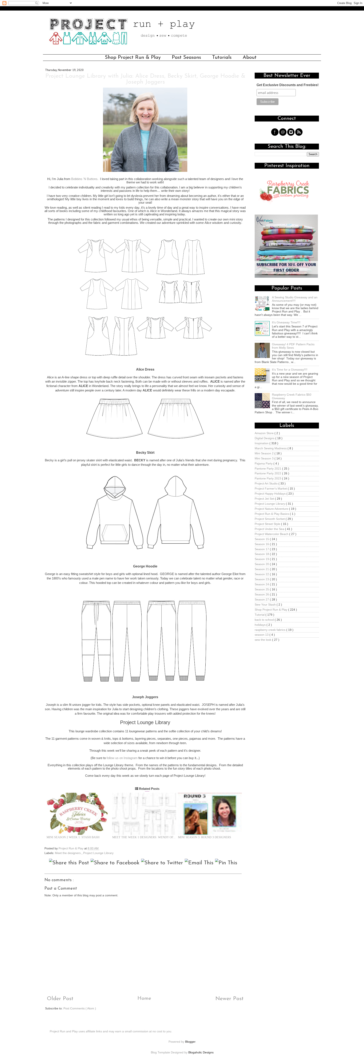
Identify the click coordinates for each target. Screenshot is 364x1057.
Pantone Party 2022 (268, 473)
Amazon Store (264, 433)
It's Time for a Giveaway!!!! (289, 369)
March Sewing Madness (271, 448)
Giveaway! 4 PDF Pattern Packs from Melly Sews (293, 346)
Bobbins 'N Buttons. (84, 179)
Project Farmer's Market (271, 488)
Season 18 (262, 554)
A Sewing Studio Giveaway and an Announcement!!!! (294, 299)
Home (144, 998)
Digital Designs (265, 438)
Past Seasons (186, 57)
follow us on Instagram (122, 758)
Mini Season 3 (264, 458)
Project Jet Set (265, 498)
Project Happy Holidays (270, 493)
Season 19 (262, 559)
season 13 (262, 634)
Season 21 (262, 569)
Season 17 (262, 549)
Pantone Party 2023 (268, 478)
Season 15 (262, 539)
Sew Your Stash (266, 604)
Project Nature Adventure (272, 508)
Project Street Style (268, 524)
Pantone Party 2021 (268, 468)
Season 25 (262, 589)
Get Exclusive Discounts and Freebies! (287, 85)
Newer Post (230, 999)
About (250, 57)
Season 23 (262, 579)
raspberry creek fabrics (270, 629)
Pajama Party (264, 463)
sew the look (263, 639)
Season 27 (262, 599)
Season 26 (262, 594)
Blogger (190, 1041)
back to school (265, 619)
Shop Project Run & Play (133, 57)
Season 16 (262, 544)
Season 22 (262, 574)
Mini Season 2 (264, 453)
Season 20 (262, 564)
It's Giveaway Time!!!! (286, 322)
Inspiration (262, 443)
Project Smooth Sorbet (270, 518)
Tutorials (222, 57)
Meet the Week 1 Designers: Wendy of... (144, 837)
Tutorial (260, 614)
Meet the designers (68, 853)
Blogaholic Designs (201, 1052)
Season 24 (262, 584)
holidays (260, 624)
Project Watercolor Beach (272, 534)
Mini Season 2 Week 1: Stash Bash (73, 837)
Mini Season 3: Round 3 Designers (204, 837)
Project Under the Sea (270, 529)
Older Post (59, 999)
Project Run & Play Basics (272, 513)
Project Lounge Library (98, 853)
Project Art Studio (266, 483)
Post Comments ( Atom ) (79, 1008)
